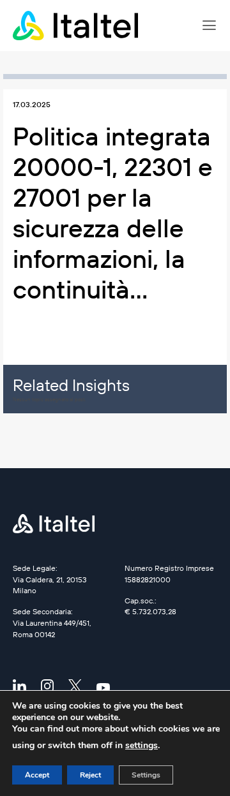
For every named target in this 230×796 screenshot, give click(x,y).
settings (141, 745)
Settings (146, 775)
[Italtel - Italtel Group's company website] (77, 25)
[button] (209, 25)
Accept (37, 775)
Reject (90, 775)
